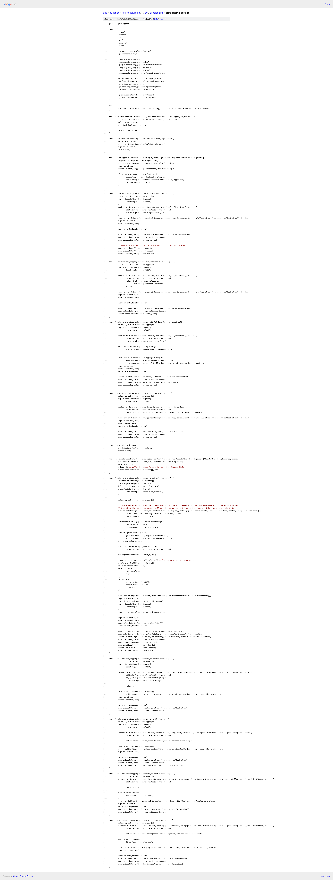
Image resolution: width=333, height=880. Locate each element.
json (328, 876)
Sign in (327, 4)
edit (163, 19)
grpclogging (157, 12)
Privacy (23, 876)
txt (322, 876)
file (156, 19)
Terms (30, 876)
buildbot (114, 12)
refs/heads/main (130, 12)
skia (105, 12)
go (146, 12)
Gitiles (15, 876)
